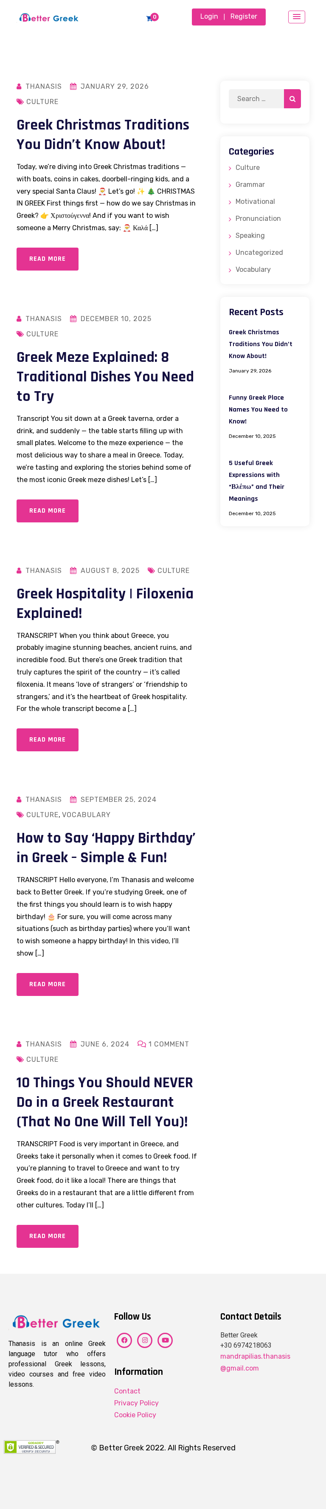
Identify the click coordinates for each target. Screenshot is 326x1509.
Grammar (250, 185)
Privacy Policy (136, 1403)
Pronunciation (258, 218)
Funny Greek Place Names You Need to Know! (258, 409)
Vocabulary (86, 815)
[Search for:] (265, 98)
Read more (47, 258)
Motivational (255, 201)
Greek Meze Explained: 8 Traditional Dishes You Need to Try (105, 377)
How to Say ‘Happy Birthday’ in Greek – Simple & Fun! (106, 848)
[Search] (292, 98)
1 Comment (169, 1044)
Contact (127, 1391)
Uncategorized (259, 252)
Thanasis (43, 86)
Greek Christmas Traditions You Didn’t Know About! (103, 135)
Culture (42, 102)
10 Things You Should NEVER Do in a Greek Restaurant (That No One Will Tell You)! (105, 1102)
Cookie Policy (135, 1415)
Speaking (250, 235)
